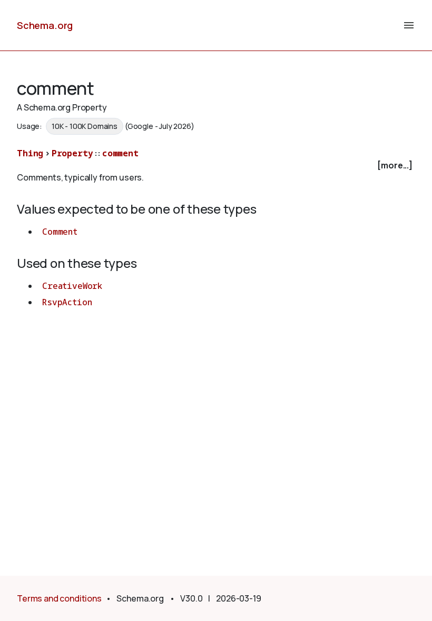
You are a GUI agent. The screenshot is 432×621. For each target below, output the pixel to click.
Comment (59, 231)
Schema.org (45, 25)
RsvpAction (67, 302)
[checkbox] (216, 165)
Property (72, 153)
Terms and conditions (59, 598)
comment (120, 153)
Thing (30, 153)
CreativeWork (72, 286)
